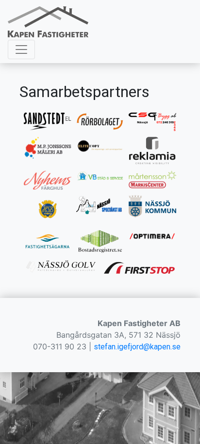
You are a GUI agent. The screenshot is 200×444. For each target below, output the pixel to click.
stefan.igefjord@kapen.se (137, 346)
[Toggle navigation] (21, 49)
